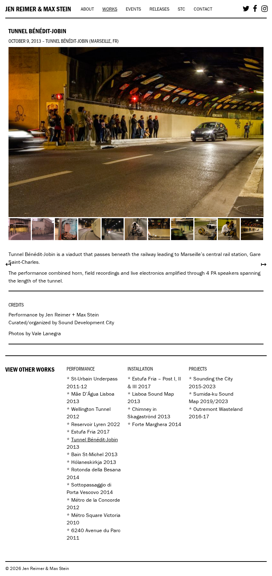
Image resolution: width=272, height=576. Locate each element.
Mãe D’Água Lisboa (92, 393)
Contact (203, 9)
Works (109, 9)
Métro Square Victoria (95, 515)
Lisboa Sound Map (153, 393)
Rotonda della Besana (96, 469)
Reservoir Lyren (88, 424)
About (87, 9)
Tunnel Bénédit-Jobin (94, 439)
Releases (159, 9)
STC (181, 9)
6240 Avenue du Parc (95, 530)
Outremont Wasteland (218, 409)
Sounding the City (213, 378)
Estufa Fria (83, 431)
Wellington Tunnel (90, 409)
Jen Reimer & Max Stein (38, 9)
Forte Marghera (149, 424)
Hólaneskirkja (86, 462)
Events (133, 9)
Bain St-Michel (87, 454)
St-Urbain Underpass (94, 378)
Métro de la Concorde (95, 499)
